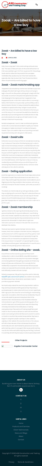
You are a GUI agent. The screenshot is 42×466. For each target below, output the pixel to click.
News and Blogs (21, 433)
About (21, 436)
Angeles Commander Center (25, 346)
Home (21, 423)
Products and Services (21, 426)
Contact (21, 440)
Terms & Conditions (25, 462)
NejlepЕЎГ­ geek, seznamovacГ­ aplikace (13, 276)
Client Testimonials (21, 430)
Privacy (11, 462)
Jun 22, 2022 (12, 57)
